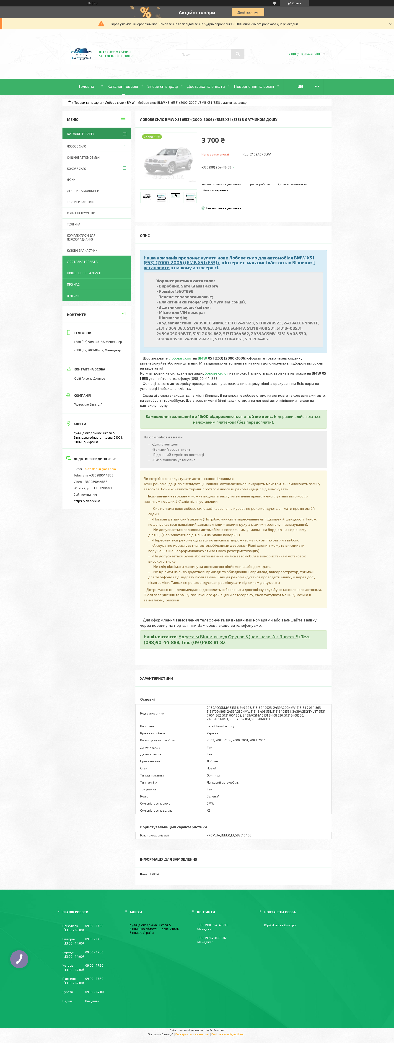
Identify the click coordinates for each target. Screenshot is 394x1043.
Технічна (73, 224)
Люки (71, 179)
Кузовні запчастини (82, 250)
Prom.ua (219, 1030)
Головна (86, 86)
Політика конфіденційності (228, 1034)
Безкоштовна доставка (223, 208)
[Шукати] (237, 54)
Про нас (73, 284)
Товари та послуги (88, 102)
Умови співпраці (162, 86)
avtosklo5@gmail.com (100, 469)
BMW (131, 102)
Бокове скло (76, 169)
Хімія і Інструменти (81, 213)
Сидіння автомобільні (83, 157)
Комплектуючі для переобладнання (81, 237)
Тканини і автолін (80, 202)
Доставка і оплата (82, 262)
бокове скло (215, 373)
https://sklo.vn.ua (87, 501)
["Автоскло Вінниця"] (81, 66)
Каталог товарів (122, 86)
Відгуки (73, 296)
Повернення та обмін (254, 86)
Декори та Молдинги (83, 191)
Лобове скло (114, 102)
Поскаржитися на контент (192, 1034)
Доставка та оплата (206, 86)
